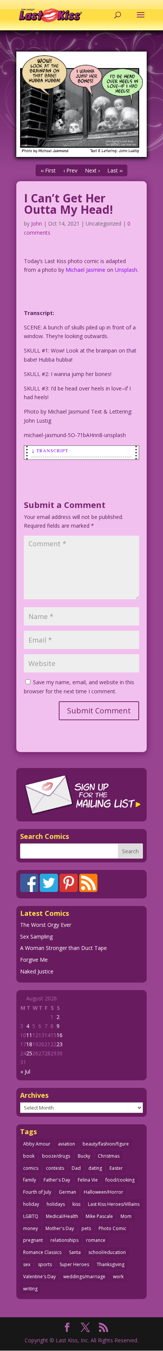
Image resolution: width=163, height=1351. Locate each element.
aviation (66, 1144)
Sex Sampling (36, 936)
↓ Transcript (49, 450)
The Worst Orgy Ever (45, 924)
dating (95, 1168)
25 (29, 1053)
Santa (75, 1252)
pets (86, 1228)
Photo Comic (112, 1228)
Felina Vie (88, 1180)
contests (55, 1168)
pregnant (33, 1240)
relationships (64, 1240)
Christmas (108, 1156)
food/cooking (120, 1180)
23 (59, 1044)
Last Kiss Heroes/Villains (113, 1204)
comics (30, 1168)
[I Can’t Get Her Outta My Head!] (81, 104)
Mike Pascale (99, 1216)
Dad (76, 1168)
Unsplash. (126, 269)
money (30, 1228)
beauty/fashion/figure (106, 1144)
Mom (126, 1216)
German (67, 1192)
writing (30, 1288)
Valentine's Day (39, 1276)
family (29, 1180)
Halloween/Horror (103, 1192)
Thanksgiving (110, 1264)
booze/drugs (56, 1156)
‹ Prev (70, 170)
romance (95, 1240)
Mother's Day (59, 1228)
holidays (56, 1204)
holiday (31, 1204)
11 (29, 1035)
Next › (92, 170)
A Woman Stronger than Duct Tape (63, 947)
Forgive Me (34, 959)
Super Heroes (74, 1264)
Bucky (84, 1156)
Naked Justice (36, 971)
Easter (116, 1168)
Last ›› (114, 170)
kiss (76, 1204)
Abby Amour (36, 1144)
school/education (107, 1252)
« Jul (25, 1071)
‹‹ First (48, 170)
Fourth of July (37, 1192)
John (36, 223)
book (28, 1156)
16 (59, 1035)
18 (29, 1044)
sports (45, 1264)
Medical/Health (62, 1216)
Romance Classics (42, 1252)
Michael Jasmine (85, 269)
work (118, 1276)
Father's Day (57, 1180)
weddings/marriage (84, 1276)
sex (26, 1264)
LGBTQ (30, 1216)
